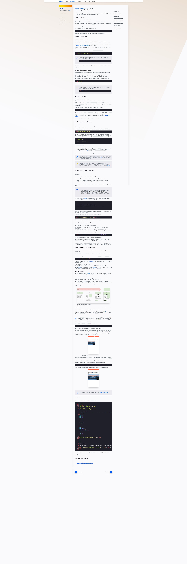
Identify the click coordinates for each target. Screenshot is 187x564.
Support (93, 1)
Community (80, 1)
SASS (101, 157)
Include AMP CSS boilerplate (118, 21)
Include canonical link (117, 13)
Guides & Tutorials (82, 8)
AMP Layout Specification (103, 392)
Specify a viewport (116, 16)
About (67, 1)
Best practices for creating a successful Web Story (65, 13)
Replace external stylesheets (118, 18)
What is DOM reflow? (81, 460)
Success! (115, 27)
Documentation (72, 1)
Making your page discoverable (82, 45)
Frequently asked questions (118, 28)
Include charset (116, 11)
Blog (89, 1)
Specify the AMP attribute (118, 14)
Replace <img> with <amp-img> (118, 23)
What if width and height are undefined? (85, 463)
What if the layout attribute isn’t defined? (85, 462)
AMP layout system (117, 25)
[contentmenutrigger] (120, 10)
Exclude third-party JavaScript (118, 20)
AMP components (86, 194)
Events (85, 1)
